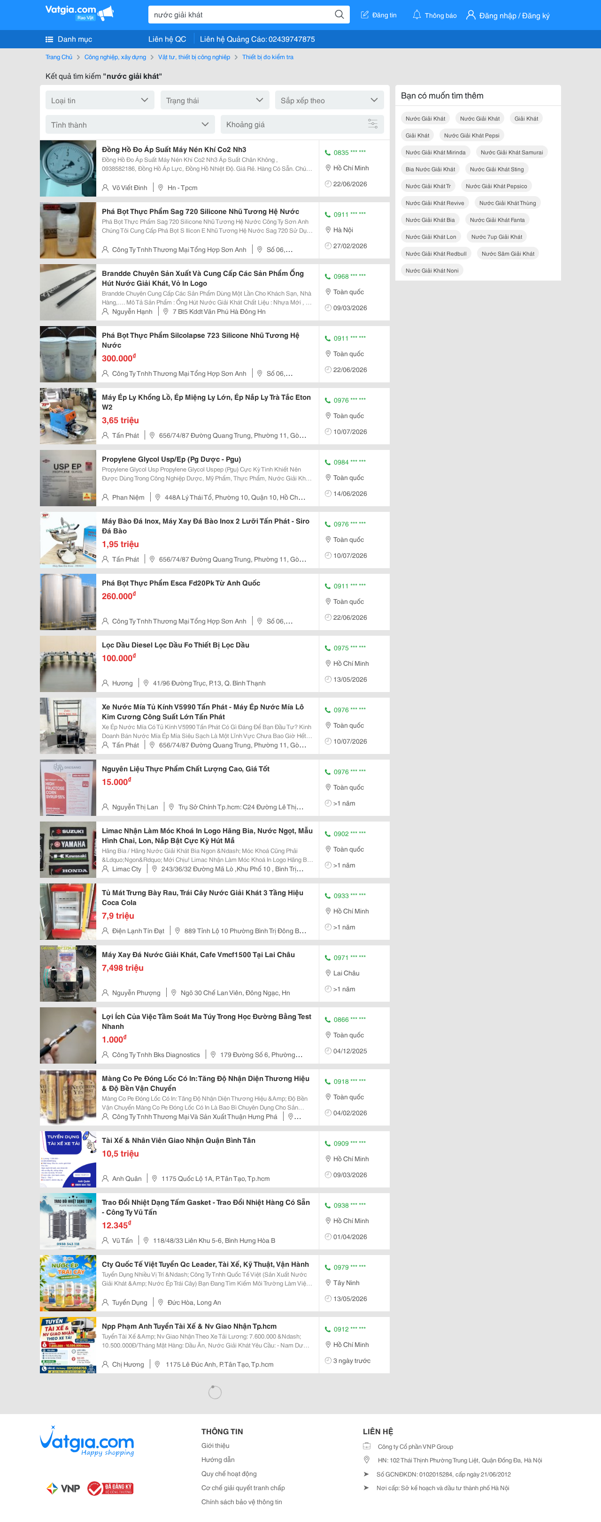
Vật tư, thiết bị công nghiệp (194, 56)
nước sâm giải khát (508, 253)
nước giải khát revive (435, 202)
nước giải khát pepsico (496, 186)
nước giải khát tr (428, 186)
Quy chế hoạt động (229, 1473)
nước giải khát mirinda (436, 152)
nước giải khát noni (432, 270)
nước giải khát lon (431, 236)
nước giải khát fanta (497, 219)
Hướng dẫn (218, 1459)
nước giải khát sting (497, 169)
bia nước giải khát (430, 169)
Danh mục (74, 38)
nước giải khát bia (430, 219)
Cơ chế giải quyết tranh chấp (243, 1487)
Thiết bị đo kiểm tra (267, 56)
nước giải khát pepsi (472, 135)
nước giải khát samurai (512, 152)
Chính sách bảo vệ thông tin (241, 1501)
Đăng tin (384, 14)
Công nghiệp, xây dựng (115, 56)
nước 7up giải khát (496, 236)
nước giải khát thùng (507, 202)
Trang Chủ (59, 56)
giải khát (526, 118)
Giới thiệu (215, 1445)
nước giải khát (425, 118)
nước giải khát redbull (436, 253)
